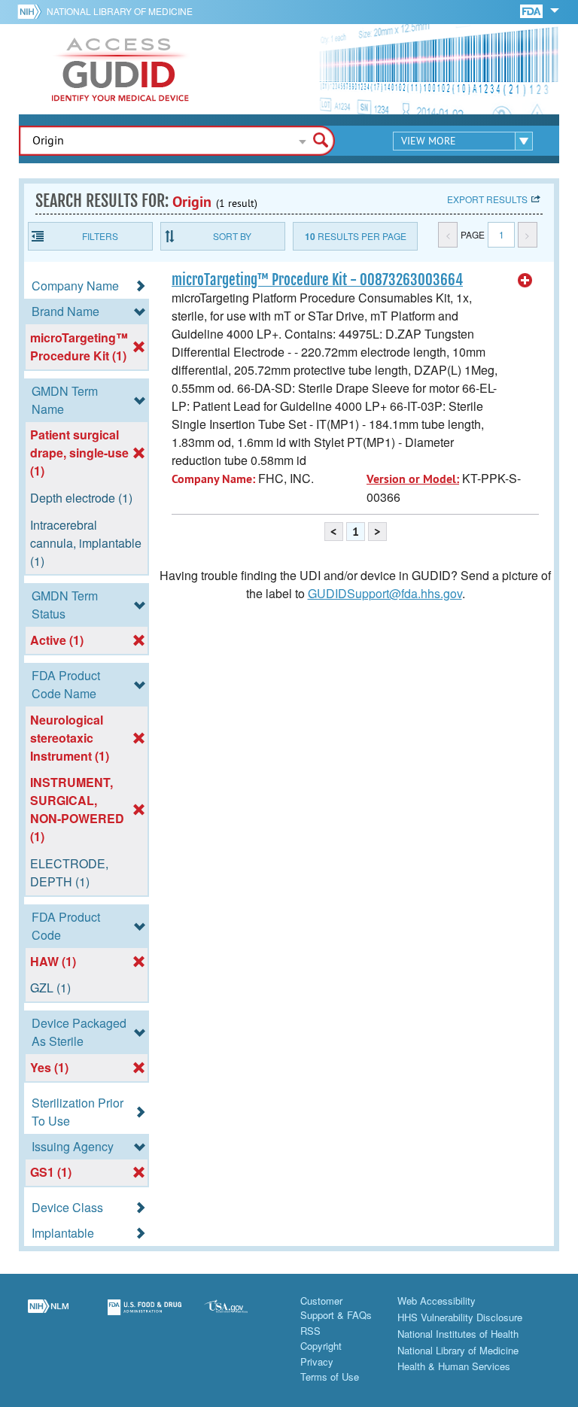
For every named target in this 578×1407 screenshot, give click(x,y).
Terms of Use (329, 1376)
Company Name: (213, 479)
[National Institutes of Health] (32, 11)
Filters (100, 235)
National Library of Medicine (120, 11)
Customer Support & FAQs (336, 1308)
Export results (487, 199)
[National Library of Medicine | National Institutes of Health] (48, 1316)
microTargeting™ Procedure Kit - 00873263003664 (317, 280)
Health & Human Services (453, 1366)
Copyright (321, 1346)
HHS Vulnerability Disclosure (459, 1317)
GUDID (120, 69)
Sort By (232, 235)
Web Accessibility (436, 1300)
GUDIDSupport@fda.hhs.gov (385, 593)
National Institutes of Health (458, 1333)
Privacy (316, 1361)
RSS (310, 1330)
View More (428, 140)
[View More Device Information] (525, 280)
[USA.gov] (241, 1316)
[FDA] (532, 10)
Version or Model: (413, 479)
